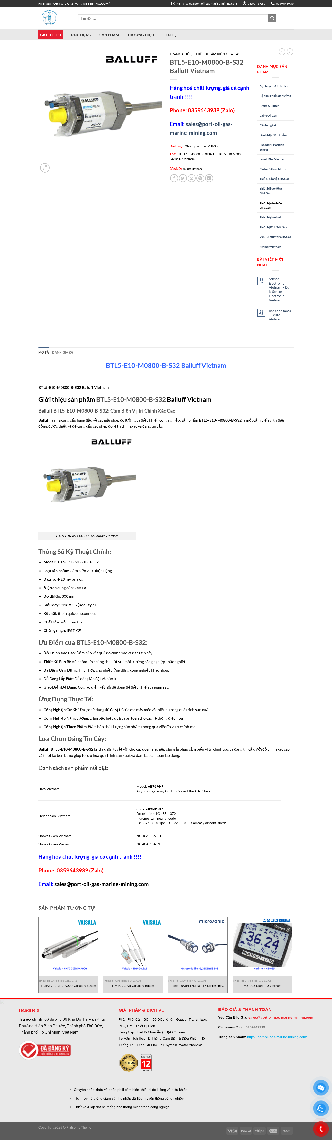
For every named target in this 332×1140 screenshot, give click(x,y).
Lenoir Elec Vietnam (272, 159)
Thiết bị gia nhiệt (270, 217)
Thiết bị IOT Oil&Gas (273, 227)
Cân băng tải (268, 125)
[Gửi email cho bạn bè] (192, 178)
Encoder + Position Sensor (272, 147)
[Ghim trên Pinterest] (200, 178)
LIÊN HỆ (169, 35)
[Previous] (38, 957)
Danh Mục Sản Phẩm (273, 135)
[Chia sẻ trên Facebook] (174, 178)
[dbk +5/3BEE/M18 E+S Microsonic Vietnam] (197, 946)
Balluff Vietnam (192, 169)
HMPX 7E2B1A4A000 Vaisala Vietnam (68, 986)
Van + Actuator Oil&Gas (275, 237)
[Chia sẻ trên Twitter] (183, 178)
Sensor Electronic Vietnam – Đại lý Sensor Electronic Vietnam (279, 289)
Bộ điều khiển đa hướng (275, 96)
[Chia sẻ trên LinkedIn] (209, 178)
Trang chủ (180, 54)
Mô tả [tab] (43, 352)
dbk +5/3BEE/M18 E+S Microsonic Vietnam (197, 986)
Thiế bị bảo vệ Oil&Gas (274, 179)
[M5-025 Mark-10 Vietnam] (262, 946)
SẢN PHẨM (109, 35)
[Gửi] (272, 18)
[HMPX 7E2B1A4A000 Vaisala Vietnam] (68, 946)
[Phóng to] (45, 168)
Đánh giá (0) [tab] (62, 352)
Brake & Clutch (269, 106)
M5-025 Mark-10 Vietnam (262, 986)
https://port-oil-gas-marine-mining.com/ (277, 1037)
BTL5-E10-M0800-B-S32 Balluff (197, 154)
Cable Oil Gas (268, 115)
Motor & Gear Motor (273, 169)
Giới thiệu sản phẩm (66, 399)
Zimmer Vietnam (270, 247)
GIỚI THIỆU (50, 35)
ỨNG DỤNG (81, 35)
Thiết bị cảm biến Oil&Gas (217, 54)
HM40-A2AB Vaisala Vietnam (133, 986)
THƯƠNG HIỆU (140, 35)
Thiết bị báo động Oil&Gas (271, 191)
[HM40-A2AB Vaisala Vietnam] (133, 946)
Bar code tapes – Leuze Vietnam (280, 315)
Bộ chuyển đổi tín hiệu (274, 86)
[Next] (292, 957)
